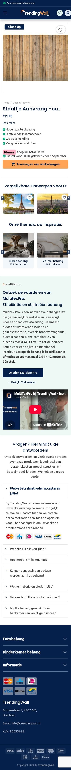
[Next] (68, 205)
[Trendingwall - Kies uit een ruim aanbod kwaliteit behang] (35, 13)
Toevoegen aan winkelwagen (38, 164)
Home (6, 102)
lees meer (9, 122)
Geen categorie (21, 102)
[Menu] (5, 12)
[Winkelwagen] (68, 13)
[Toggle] (6, 488)
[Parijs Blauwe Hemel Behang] (18, 204)
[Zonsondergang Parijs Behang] (52, 204)
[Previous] (2, 205)
